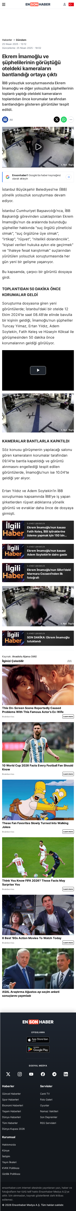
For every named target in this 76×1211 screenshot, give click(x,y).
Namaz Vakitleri (49, 1111)
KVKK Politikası (10, 1167)
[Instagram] (20, 1074)
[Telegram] (54, 1074)
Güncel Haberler (11, 1093)
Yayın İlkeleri (9, 1162)
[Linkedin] (66, 1074)
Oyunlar (44, 1105)
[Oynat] (38, 147)
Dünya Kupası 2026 (13, 1128)
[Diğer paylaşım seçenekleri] (71, 120)
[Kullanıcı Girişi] (64, 4)
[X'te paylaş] (57, 120)
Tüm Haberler (10, 1122)
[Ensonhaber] (38, 4)
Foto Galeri (46, 1099)
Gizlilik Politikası (11, 1173)
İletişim (6, 1156)
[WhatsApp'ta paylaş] (64, 120)
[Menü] (3, 4)
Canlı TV (45, 1093)
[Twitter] (8, 1074)
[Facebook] (43, 1074)
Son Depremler (48, 1117)
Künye (5, 1150)
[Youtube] (31, 1074)
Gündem (21, 39)
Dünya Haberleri (11, 1117)
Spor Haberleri (10, 1099)
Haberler (7, 39)
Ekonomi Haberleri (12, 1105)
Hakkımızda (9, 1144)
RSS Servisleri (48, 1122)
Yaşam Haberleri (11, 1111)
